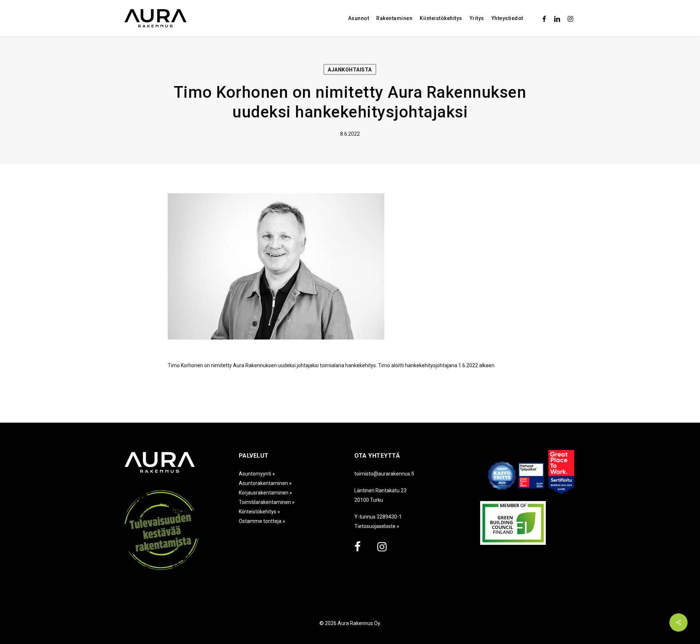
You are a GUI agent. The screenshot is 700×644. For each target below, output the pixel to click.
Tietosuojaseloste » (376, 526)
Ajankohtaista (350, 70)
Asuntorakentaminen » (265, 483)
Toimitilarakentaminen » (267, 502)
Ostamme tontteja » (262, 521)
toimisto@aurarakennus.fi (384, 474)
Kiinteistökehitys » (259, 512)
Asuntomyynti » (257, 474)
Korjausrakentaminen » (265, 493)
